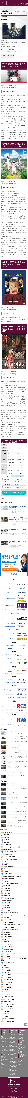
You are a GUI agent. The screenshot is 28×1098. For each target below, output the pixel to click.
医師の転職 (6, 905)
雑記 (4, 498)
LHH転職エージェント (10, 605)
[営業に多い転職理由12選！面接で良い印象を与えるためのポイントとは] (3, 812)
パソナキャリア (10, 595)
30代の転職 (6, 837)
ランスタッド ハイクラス (10, 609)
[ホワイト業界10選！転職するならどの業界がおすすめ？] (3, 742)
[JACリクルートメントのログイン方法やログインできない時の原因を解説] (3, 825)
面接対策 (6, 864)
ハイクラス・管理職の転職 (10, 851)
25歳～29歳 (21, 456)
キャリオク (6, 991)
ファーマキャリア (8, 982)
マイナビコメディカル (9, 1004)
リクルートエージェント (9, 946)
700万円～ (21, 470)
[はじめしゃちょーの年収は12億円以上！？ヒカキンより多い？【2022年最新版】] (3, 737)
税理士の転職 (7, 907)
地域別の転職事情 (8, 937)
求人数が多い (6, 481)
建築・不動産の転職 (8, 922)
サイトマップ (14, 1090)
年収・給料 (6, 881)
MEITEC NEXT (10, 635)
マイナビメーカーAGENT (10, 633)
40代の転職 (6, 839)
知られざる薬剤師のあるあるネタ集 (17, 529)
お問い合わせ (14, 1091)
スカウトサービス (19, 484)
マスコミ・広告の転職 (9, 927)
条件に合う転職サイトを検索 (14, 493)
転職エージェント (7, 487)
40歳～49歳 (11, 462)
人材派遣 (6, 1016)
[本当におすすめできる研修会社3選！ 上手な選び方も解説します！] (3, 784)
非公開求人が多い (19, 481)
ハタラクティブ (10, 601)
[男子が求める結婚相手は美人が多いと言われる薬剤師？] (4, 507)
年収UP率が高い (19, 479)
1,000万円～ (21, 473)
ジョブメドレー (7, 984)
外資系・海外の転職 (21, 1049)
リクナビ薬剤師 (7, 974)
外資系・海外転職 (8, 849)
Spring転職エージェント (9, 962)
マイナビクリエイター (10, 623)
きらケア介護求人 (10, 645)
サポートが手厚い (7, 484)
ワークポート (7, 994)
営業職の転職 (7, 888)
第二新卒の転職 (7, 844)
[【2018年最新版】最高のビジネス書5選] (4, 543)
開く (12, 55)
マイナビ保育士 (10, 658)
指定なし (11, 465)
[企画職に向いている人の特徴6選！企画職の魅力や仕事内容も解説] (3, 821)
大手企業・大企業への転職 (10, 859)
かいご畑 (10, 648)
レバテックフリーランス (9, 1011)
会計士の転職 (7, 910)
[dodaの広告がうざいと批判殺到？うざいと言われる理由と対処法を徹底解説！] (3, 757)
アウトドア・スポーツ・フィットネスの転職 (14, 915)
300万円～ (21, 465)
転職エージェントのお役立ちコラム (12, 876)
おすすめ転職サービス (9, 1021)
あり (10, 453)
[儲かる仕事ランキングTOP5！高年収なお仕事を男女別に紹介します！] (3, 816)
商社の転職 (6, 917)
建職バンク (6, 1013)
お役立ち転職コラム (8, 873)
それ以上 (20, 462)
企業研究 (6, 871)
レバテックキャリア (10, 618)
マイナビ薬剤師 (10, 679)
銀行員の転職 (7, 932)
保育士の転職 (7, 902)
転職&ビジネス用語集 (9, 1018)
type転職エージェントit (10, 626)
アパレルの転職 (7, 920)
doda (10, 588)
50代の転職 (6, 842)
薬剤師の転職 (7, 890)
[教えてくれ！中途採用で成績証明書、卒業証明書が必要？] (3, 762)
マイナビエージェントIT (9, 954)
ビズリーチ (10, 583)
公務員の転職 (7, 934)
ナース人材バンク (8, 972)
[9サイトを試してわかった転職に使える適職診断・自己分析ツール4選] (4, 519)
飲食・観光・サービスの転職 (11, 929)
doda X (5, 965)
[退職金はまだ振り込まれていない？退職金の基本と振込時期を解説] (3, 767)
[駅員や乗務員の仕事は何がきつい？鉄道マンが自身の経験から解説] (3, 747)
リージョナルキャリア (9, 1008)
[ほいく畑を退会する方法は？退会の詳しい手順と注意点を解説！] (3, 789)
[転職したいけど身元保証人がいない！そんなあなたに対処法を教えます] (3, 776)
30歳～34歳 (11, 459)
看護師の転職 (7, 895)
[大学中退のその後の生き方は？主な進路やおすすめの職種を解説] (3, 798)
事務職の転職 (7, 885)
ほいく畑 (10, 662)
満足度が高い (6, 479)
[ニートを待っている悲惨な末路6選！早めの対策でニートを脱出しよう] (3, 807)
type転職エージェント (10, 598)
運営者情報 (14, 1088)
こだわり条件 (17, 476)
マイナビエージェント (10, 592)
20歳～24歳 (11, 456)
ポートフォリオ (7, 868)
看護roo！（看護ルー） (10, 673)
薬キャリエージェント (10, 682)
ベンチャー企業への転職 (9, 856)
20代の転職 (6, 834)
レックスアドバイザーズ (10, 706)
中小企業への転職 (8, 854)
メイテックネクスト (8, 956)
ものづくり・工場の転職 (9, 898)
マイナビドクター (8, 1006)
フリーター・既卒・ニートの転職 (12, 847)
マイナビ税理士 (10, 710)
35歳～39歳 (21, 459)
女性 (20, 448)
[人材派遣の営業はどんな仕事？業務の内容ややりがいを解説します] (3, 803)
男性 (10, 448)
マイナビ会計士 (10, 724)
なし (20, 453)
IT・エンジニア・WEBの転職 (11, 883)
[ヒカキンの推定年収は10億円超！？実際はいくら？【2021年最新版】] (3, 752)
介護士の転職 (7, 893)
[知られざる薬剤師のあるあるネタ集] (4, 531)
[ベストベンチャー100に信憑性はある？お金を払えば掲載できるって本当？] (3, 770)
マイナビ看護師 (7, 970)
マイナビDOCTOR (10, 697)
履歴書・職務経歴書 (8, 866)
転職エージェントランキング (11, 832)
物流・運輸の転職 (8, 900)
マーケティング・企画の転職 (11, 912)
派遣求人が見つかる (20, 487)
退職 (5, 861)
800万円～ (11, 473)
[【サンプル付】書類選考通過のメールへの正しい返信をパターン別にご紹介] (3, 732)
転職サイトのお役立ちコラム (11, 878)
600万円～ (11, 470)
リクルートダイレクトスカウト (5, 1047)
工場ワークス (10, 638)
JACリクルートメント (9, 999)
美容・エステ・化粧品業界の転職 (12, 924)
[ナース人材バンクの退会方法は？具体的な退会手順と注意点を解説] (3, 793)
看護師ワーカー (7, 1001)
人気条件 (6, 476)
